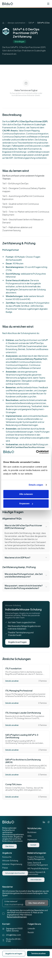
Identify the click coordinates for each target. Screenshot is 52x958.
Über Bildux (9, 846)
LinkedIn (31, 928)
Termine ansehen (38, 953)
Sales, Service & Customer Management (37, 864)
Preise (5, 868)
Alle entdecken (35, 879)
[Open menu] (48, 3)
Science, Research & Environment (36, 873)
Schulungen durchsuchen (15, 873)
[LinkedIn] (44, 822)
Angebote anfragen (17, 642)
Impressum (32, 840)
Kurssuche (6, 857)
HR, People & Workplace (37, 868)
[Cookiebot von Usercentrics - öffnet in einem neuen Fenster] (37, 452)
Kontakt (33, 845)
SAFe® (31, 23)
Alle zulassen (26, 494)
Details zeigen (36, 485)
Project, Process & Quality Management (36, 858)
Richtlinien (31, 832)
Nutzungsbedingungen (17, 917)
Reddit (31, 932)
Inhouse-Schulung (10, 860)
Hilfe (29, 836)
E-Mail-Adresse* (11, 901)
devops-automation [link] (16, 23)
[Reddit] (48, 822)
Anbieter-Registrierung (12, 864)
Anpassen (24, 503)
